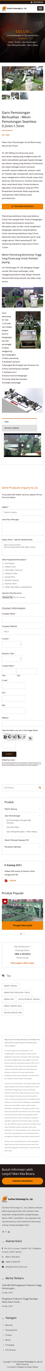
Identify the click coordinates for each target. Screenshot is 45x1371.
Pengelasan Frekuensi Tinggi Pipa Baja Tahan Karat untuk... (20, 1300)
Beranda (9, 1325)
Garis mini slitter (12, 827)
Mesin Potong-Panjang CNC (16, 840)
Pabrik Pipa (9, 999)
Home (10, 42)
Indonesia (38, 2)
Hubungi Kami (24, 1147)
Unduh (12, 880)
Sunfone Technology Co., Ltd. (29, 1362)
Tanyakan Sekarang (24, 206)
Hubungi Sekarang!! (22, 1181)
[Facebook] (3, 1232)
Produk (17, 42)
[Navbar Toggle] (40, 8)
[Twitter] (6, 1232)
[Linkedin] (9, 1232)
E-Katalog (9, 1345)
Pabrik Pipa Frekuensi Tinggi (17, 993)
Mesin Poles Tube (32, 1144)
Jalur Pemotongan (29, 42)
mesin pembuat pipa (13, 1013)
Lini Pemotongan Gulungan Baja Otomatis (18, 821)
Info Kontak (10, 1350)
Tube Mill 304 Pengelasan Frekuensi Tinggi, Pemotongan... (22, 1287)
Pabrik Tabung (10, 809)
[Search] (40, 787)
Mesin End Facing (20, 1144)
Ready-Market (32, 1367)
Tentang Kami (11, 1330)
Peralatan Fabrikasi (12, 847)
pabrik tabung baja (13, 1006)
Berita (8, 1340)
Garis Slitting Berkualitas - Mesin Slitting (22, 45)
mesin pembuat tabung (29, 999)
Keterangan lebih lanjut (22, 963)
